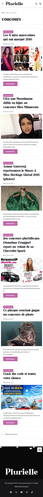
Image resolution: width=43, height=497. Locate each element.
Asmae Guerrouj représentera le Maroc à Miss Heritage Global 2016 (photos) (21, 172)
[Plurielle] (14, 4)
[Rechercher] (40, 4)
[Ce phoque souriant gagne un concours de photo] (21, 333)
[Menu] (3, 4)
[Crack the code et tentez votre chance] (21, 397)
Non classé (8, 32)
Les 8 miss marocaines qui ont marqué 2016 (19, 37)
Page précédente (11, 434)
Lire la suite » (10, 84)
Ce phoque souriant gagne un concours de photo (21, 312)
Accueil (5, 13)
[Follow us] (39, 449)
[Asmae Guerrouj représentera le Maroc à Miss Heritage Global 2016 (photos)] (21, 198)
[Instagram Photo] (8, 454)
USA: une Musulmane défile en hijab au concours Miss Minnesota (20, 103)
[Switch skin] (36, 4)
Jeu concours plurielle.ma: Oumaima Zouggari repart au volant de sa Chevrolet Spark (21, 244)
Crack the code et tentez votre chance (19, 376)
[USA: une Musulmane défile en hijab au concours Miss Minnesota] (21, 126)
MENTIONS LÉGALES (21, 487)
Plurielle (35, 483)
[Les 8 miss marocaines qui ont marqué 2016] (21, 58)
